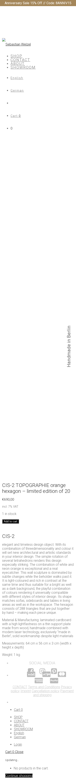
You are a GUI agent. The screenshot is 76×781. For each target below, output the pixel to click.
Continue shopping (19, 776)
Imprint (25, 691)
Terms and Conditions (44, 687)
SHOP (16, 56)
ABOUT (18, 63)
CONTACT (20, 60)
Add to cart (10, 521)
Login (18, 744)
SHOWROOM (23, 67)
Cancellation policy (46, 691)
